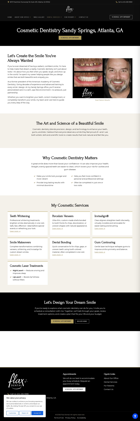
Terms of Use (59, 418)
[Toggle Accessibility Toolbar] (135, 416)
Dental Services (53, 17)
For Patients (69, 17)
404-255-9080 (82, 321)
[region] (25, 406)
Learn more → (15, 231)
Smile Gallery (39, 17)
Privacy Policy (70, 418)
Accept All (37, 413)
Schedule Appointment (121, 17)
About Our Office (22, 17)
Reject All (25, 413)
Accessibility (81, 418)
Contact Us (83, 17)
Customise (12, 413)
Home (10, 17)
